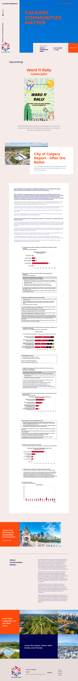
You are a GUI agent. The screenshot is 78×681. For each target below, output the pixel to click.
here (47, 190)
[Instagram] (3, 11)
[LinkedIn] (3, 15)
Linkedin (60, 674)
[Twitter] (3, 13)
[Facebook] (3, 9)
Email (27, 672)
